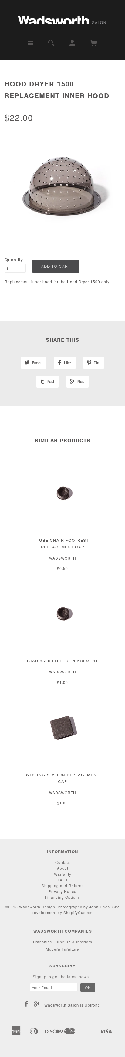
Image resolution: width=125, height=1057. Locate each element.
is (71, 1005)
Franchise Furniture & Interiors (62, 941)
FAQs (63, 879)
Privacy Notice (62, 891)
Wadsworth (62, 558)
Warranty (62, 874)
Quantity (14, 260)
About (62, 868)
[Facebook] (26, 1004)
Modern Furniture (62, 949)
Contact (62, 862)
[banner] (62, 17)
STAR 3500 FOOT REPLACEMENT (62, 661)
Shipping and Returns (63, 885)
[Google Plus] (37, 1004)
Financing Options (62, 897)
